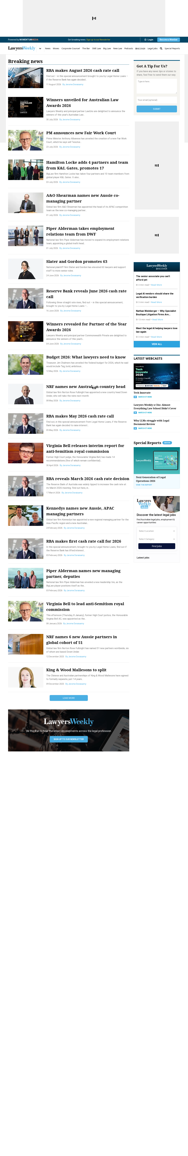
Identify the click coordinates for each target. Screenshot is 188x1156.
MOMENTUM (29, 39)
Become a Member (169, 39)
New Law (117, 48)
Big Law (107, 48)
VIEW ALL (157, 344)
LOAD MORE (69, 698)
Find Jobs (157, 546)
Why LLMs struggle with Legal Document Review (151, 422)
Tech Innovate (142, 392)
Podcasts (128, 48)
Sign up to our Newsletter (98, 39)
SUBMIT (157, 109)
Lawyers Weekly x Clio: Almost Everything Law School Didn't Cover (155, 406)
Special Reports (172, 48)
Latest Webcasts (148, 358)
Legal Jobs (153, 48)
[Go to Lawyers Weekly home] (21, 48)
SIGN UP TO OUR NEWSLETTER (69, 739)
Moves (56, 48)
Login (150, 39)
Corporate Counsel (71, 48)
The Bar (86, 48)
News (48, 48)
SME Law (96, 48)
